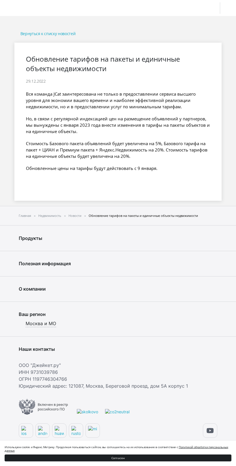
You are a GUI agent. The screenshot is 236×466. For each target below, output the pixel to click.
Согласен (118, 458)
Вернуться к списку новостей (47, 33)
